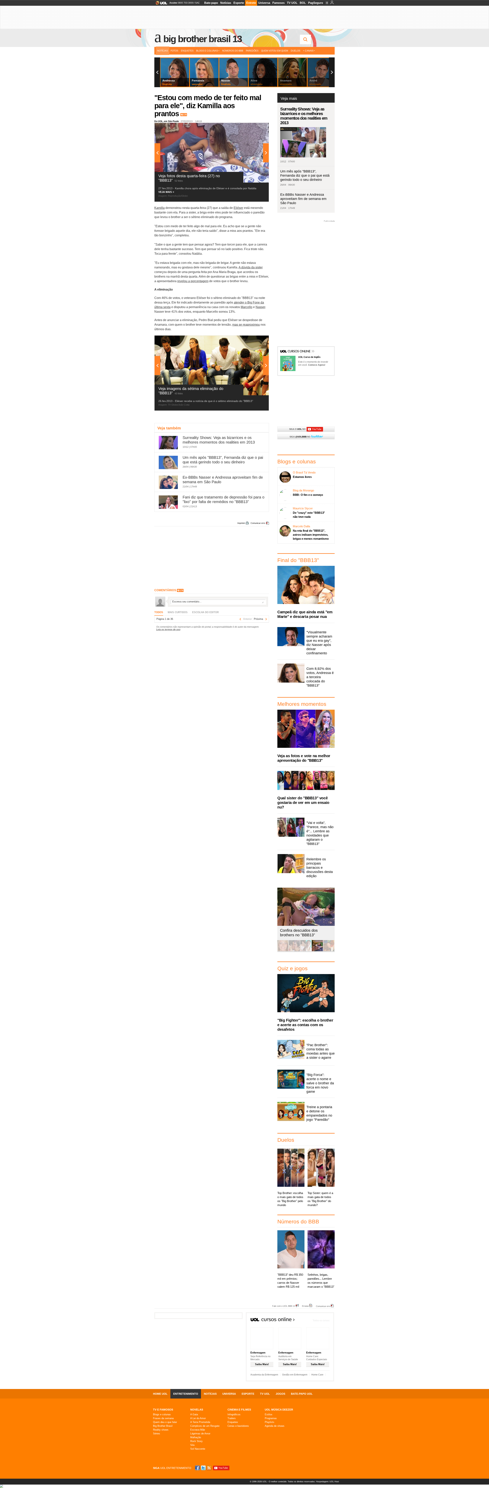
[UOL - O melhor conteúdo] (160, 4)
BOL (303, 2)
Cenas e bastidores (238, 1425)
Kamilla (159, 207)
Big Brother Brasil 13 (202, 39)
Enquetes (187, 50)
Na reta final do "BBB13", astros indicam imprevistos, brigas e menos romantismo (311, 534)
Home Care (317, 1374)
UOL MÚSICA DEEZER (279, 1409)
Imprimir (241, 523)
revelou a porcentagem (192, 281)
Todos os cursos (321, 1320)
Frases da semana (163, 1418)
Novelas (196, 1409)
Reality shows (160, 1429)
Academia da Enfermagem (264, 1374)
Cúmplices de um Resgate (204, 1425)
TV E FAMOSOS (163, 1409)
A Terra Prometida (200, 1422)
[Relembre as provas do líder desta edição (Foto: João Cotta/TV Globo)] (328, 950)
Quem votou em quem (274, 50)
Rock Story (196, 1441)
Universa (264, 2)
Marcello (246, 307)
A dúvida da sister (251, 267)
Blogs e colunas (162, 1414)
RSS (209, 1467)
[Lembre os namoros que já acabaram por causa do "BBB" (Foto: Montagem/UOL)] (294, 950)
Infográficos (233, 1414)
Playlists (269, 1422)
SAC (197, 3)
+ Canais (308, 50)
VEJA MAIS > (166, 192)
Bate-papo (211, 2)
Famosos (278, 2)
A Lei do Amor (198, 1418)
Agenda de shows (274, 1425)
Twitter (203, 1467)
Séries (156, 1433)
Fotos (174, 50)
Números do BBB (232, 50)
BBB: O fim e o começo (308, 494)
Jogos (280, 1393)
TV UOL (292, 2)
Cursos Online (299, 351)
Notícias (225, 2)
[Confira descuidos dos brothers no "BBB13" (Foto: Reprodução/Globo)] (317, 950)
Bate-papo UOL (302, 1393)
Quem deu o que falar (165, 1422)
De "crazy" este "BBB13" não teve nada (309, 514)
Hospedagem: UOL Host (327, 1481)
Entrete (251, 2)
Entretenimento (185, 1393)
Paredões (252, 50)
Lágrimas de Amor (200, 1433)
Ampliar (257, 127)
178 (185, 115)
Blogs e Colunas (207, 50)
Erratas (305, 1306)
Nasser (260, 307)
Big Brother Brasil (162, 1425)
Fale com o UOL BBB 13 (283, 1306)
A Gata (194, 1414)
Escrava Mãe (197, 1429)
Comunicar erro (258, 523)
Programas (271, 1418)
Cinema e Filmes (239, 1409)
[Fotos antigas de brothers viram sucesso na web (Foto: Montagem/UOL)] (305, 950)
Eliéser (238, 207)
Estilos (268, 1414)
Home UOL (160, 1393)
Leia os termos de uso (168, 629)
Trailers (231, 1418)
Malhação (195, 1437)
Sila (192, 1445)
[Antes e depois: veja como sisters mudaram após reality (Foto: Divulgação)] (282, 950)
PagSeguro (315, 2)
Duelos (295, 50)
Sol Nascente (197, 1448)
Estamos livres (302, 476)
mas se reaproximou (246, 324)
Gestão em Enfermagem (294, 1374)
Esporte (238, 2)
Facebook (198, 1467)
